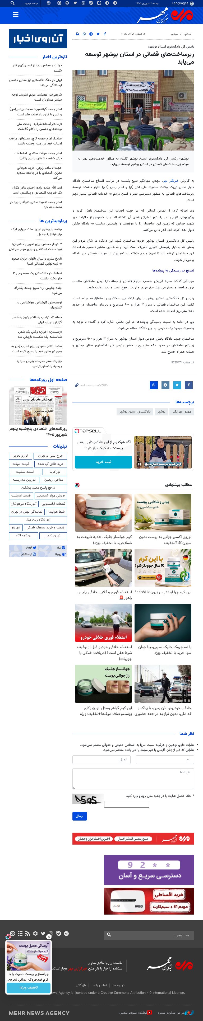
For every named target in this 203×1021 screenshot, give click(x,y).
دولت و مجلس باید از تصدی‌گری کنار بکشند (37, 68)
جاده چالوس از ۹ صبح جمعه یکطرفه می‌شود (38, 290)
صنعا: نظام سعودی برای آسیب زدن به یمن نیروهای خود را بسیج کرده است (36, 349)
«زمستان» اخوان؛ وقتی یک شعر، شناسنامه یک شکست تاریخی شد (40, 334)
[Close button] (49, 936)
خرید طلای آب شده (51, 464)
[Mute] (147, 464)
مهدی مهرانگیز (181, 411)
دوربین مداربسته (24, 480)
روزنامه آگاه (23, 535)
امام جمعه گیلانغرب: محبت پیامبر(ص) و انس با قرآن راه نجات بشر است (36, 112)
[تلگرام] (66, 934)
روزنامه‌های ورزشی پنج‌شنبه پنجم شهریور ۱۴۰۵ (40, 432)
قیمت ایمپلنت (21, 495)
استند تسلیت (25, 472)
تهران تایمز (53, 535)
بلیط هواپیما (56, 511)
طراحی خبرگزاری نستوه (171, 1013)
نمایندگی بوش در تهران (26, 511)
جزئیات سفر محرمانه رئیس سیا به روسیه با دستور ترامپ (39, 364)
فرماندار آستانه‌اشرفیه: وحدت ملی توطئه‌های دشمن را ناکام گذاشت (39, 126)
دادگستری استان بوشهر (135, 411)
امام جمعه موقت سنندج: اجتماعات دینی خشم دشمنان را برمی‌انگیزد (38, 156)
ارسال (80, 816)
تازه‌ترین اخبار (54, 57)
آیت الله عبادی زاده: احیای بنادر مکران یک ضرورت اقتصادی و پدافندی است (37, 190)
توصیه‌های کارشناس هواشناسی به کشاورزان (39, 305)
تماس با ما (100, 985)
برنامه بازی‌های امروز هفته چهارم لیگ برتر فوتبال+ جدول (36, 232)
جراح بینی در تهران (50, 455)
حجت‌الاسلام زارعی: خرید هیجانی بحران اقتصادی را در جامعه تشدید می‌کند (39, 173)
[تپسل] (77, 431)
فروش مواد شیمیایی (51, 495)
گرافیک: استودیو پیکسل (133, 1013)
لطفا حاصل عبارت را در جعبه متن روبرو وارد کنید (160, 796)
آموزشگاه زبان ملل (38, 519)
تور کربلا (54, 472)
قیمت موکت (20, 464)
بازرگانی (81, 985)
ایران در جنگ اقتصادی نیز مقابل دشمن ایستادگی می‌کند (35, 83)
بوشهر (174, 34)
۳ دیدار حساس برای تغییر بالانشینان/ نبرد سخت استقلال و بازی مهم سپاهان (35, 247)
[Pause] (139, 464)
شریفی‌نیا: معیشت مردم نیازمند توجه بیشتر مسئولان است (37, 97)
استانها (187, 34)
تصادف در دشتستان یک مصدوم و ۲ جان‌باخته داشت (37, 276)
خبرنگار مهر (171, 181)
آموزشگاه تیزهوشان (23, 504)
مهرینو (16, 527)
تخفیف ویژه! (29, 988)
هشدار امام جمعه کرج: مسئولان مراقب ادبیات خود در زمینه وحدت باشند (35, 141)
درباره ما (118, 985)
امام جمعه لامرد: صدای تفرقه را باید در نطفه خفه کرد (36, 205)
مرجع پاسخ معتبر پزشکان (38, 487)
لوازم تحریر (20, 455)
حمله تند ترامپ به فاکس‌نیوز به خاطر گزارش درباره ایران (37, 320)
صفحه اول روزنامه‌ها (48, 380)
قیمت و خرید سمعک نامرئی (45, 527)
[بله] (58, 934)
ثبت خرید (103, 462)
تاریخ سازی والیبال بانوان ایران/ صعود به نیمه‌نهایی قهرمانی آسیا (37, 261)
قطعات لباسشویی (53, 504)
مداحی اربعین (53, 480)
